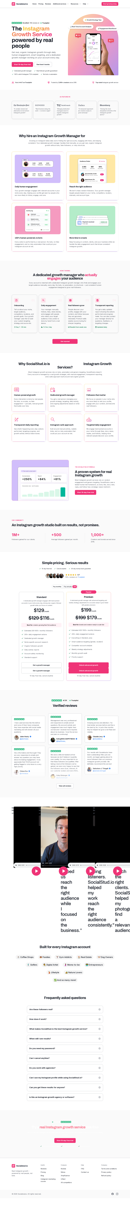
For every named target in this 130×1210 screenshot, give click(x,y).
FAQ (82, 1169)
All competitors (66, 1182)
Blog (42, 1176)
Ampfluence (65, 1176)
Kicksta (63, 1169)
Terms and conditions (109, 1169)
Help (84, 4)
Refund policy (106, 1176)
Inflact (63, 1179)
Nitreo (63, 1172)
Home (34, 4)
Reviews (48, 4)
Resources (74, 4)
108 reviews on (31, 23)
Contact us (85, 1172)
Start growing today (110, 4)
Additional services (59, 4)
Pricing (40, 4)
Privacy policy (106, 1172)
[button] (36, 871)
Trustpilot (81, 577)
